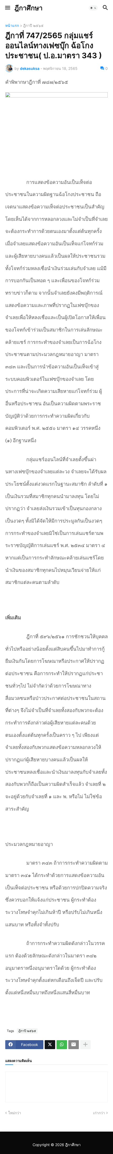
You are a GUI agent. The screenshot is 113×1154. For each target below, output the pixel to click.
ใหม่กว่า (14, 1113)
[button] (7, 7)
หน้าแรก (12, 26)
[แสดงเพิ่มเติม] (85, 1044)
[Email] (73, 1044)
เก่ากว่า (99, 1113)
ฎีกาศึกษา (28, 8)
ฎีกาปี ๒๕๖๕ (33, 26)
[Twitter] (50, 1044)
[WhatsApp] (61, 1044)
